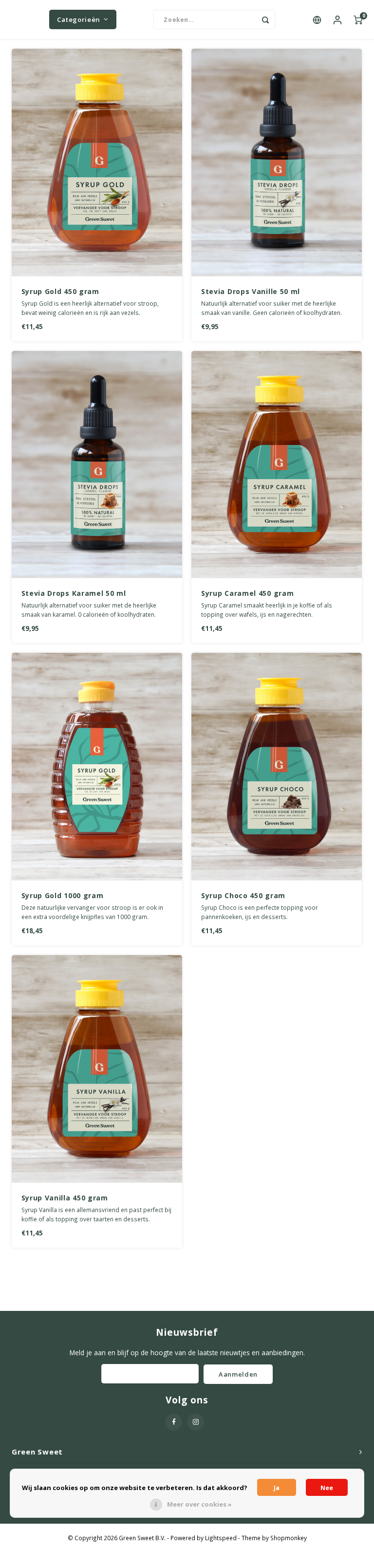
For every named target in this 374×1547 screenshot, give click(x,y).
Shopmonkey (288, 1538)
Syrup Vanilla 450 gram (64, 1197)
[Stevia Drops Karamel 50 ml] (97, 465)
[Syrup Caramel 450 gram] (276, 465)
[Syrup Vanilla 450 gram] (97, 1069)
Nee (326, 1487)
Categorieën (78, 19)
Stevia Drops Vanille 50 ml (250, 291)
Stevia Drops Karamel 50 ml (73, 593)
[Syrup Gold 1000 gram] (97, 767)
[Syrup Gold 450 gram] (97, 162)
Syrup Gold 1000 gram (62, 895)
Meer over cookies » (199, 1504)
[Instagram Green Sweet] (195, 1422)
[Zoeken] (265, 19)
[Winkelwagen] (358, 19)
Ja (277, 1487)
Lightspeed (221, 1538)
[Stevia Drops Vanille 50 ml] (276, 162)
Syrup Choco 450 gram (243, 895)
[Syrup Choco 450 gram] (276, 767)
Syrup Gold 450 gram (60, 291)
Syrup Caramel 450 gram (247, 593)
